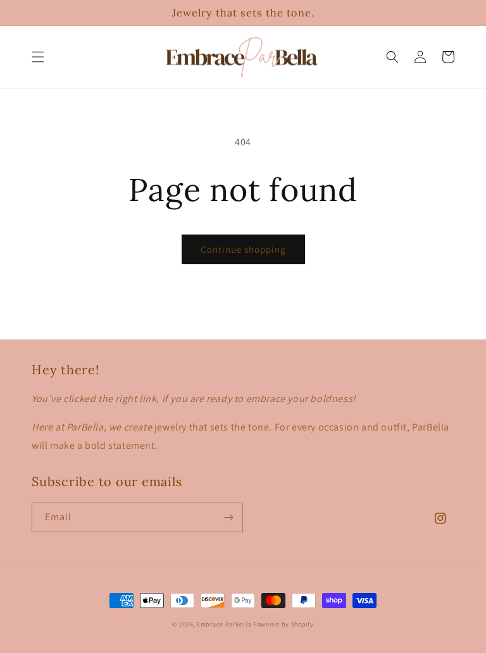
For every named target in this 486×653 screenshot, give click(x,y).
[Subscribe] (228, 517)
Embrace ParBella (224, 624)
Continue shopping (243, 249)
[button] (38, 57)
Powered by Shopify (283, 624)
